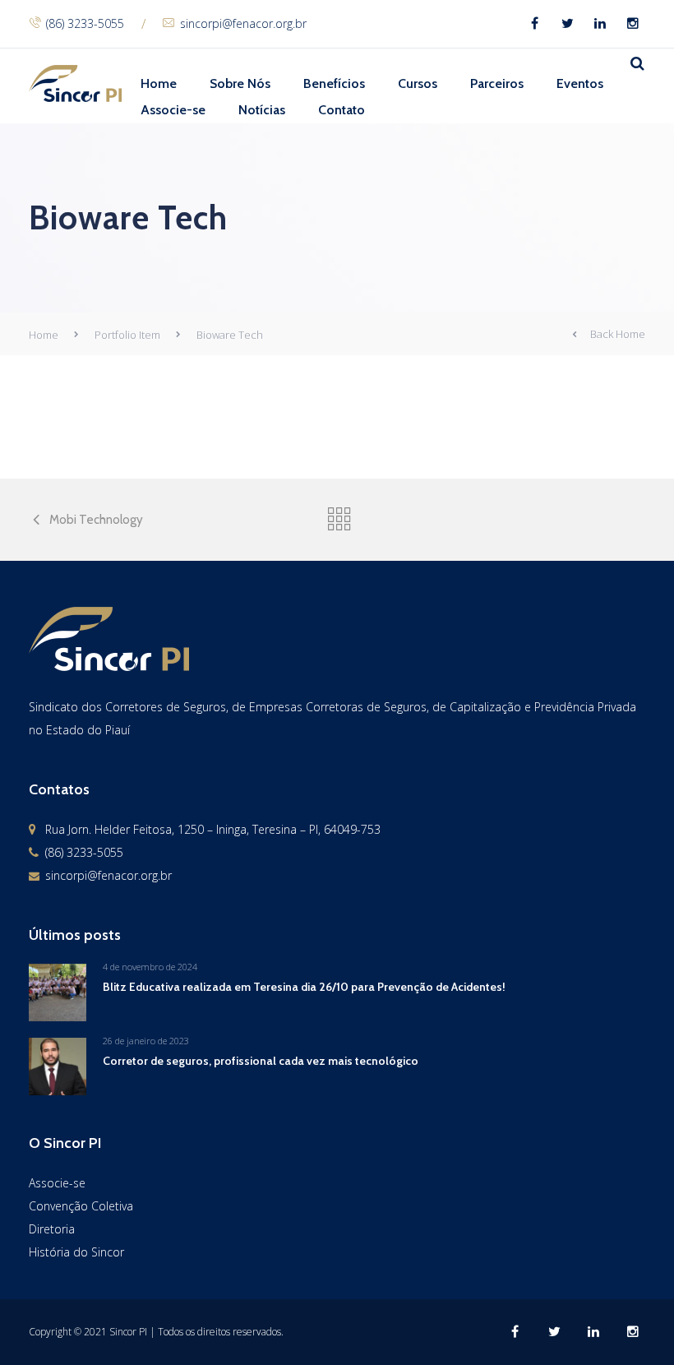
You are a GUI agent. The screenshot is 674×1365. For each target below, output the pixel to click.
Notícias (261, 110)
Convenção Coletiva (81, 1206)
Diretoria (52, 1229)
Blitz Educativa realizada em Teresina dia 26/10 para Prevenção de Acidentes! (304, 986)
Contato (341, 110)
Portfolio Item (127, 334)
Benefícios (334, 83)
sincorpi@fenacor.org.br (243, 23)
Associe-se (173, 110)
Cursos (417, 83)
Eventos (579, 83)
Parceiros (497, 83)
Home (159, 83)
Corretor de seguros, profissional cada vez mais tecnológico (260, 1060)
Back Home (617, 333)
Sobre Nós (240, 83)
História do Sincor (76, 1252)
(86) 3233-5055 (85, 23)
